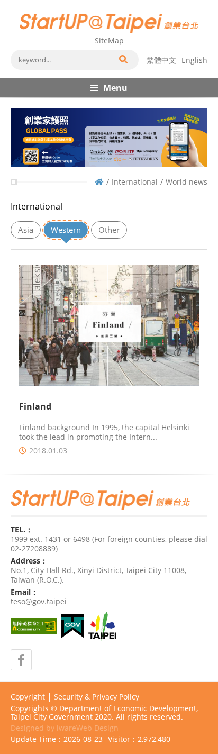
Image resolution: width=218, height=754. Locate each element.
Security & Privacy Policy (96, 697)
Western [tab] (66, 229)
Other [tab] (109, 229)
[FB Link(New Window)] (21, 659)
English (194, 60)
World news (186, 182)
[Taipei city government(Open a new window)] (102, 626)
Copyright (28, 697)
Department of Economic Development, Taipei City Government (104, 712)
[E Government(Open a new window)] (72, 626)
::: (14, 4)
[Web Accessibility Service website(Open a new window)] (34, 626)
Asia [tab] (25, 229)
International (135, 182)
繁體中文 (161, 60)
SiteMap (109, 40)
